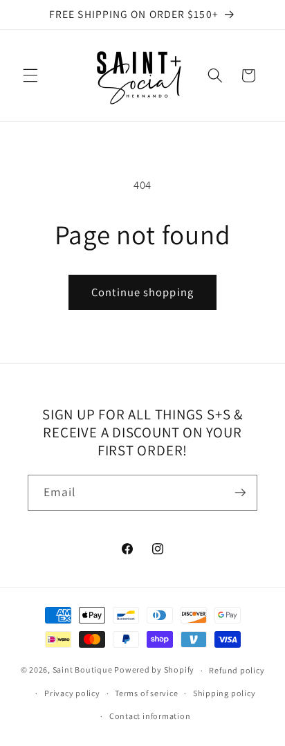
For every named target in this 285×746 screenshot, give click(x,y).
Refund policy (236, 670)
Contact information (150, 716)
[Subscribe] (240, 493)
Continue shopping (142, 292)
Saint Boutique (83, 670)
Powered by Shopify (154, 670)
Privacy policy (72, 693)
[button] (30, 75)
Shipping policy (224, 693)
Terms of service (146, 693)
